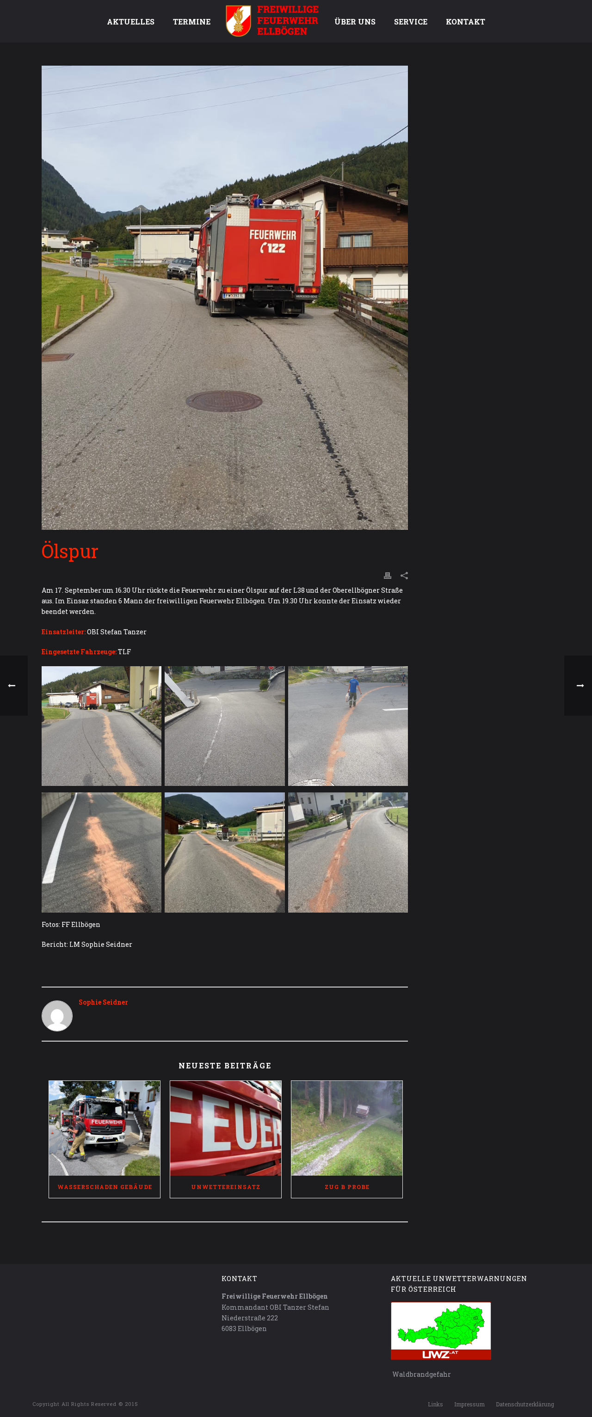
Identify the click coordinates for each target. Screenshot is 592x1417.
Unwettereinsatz (225, 1186)
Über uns (355, 21)
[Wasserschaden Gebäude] (104, 1128)
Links (435, 1404)
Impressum (469, 1404)
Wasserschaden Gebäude (104, 1186)
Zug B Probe (347, 1186)
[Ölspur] (225, 298)
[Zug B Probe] (346, 1128)
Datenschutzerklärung (525, 1404)
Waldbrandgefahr (421, 1374)
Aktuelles (130, 21)
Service (410, 21)
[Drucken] (387, 575)
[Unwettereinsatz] (225, 1128)
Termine (191, 21)
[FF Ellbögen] (272, 21)
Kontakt (465, 21)
